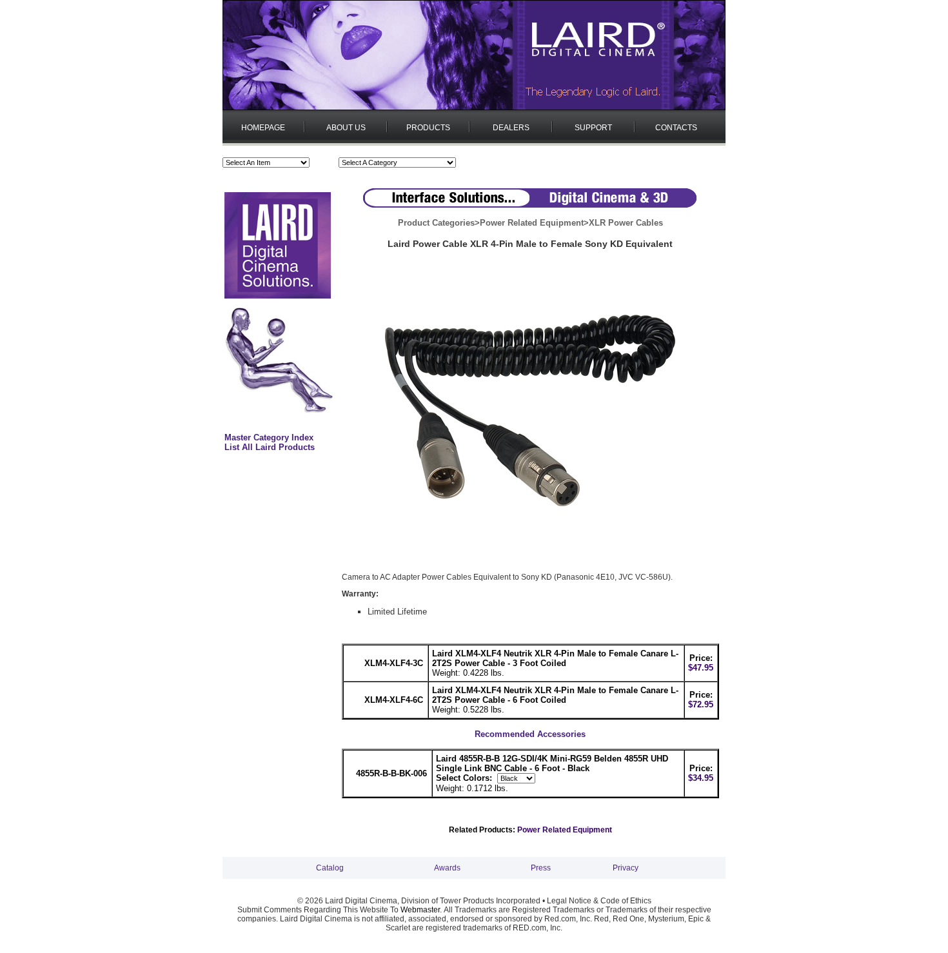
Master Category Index (268, 437)
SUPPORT (593, 127)
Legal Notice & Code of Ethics (599, 900)
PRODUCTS (428, 127)
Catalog (330, 867)
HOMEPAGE (263, 127)
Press (541, 867)
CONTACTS (676, 127)
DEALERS (511, 127)
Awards (447, 867)
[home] (474, 107)
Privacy (625, 867)
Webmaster (420, 909)
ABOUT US (346, 127)
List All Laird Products (269, 447)
